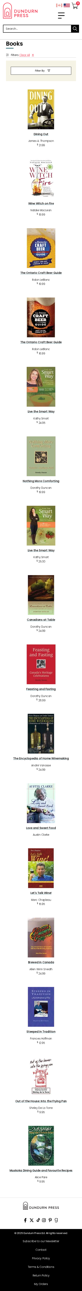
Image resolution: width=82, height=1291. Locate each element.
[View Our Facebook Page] (25, 1221)
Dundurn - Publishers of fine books (20, 11)
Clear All (24, 55)
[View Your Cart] (75, 5)
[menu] (61, 16)
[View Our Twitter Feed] (31, 1221)
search (75, 29)
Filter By (40, 71)
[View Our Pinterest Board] (50, 1221)
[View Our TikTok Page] (38, 1221)
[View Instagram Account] (44, 1221)
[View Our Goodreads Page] (56, 1221)
